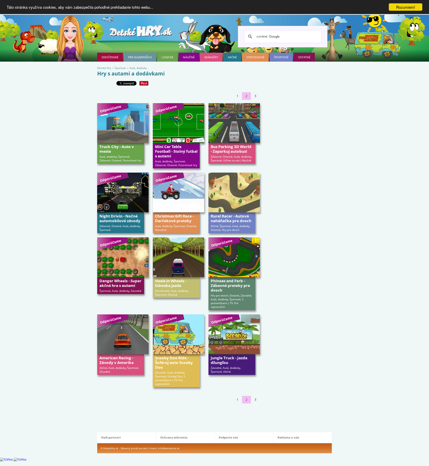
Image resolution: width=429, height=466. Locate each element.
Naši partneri (111, 437)
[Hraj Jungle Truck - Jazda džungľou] (234, 334)
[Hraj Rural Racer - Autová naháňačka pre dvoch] (234, 192)
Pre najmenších (140, 57)
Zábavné (104, 160)
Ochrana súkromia (173, 437)
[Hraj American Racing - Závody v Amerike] (123, 334)
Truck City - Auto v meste (116, 149)
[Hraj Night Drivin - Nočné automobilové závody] (123, 192)
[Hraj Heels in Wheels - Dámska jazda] (178, 257)
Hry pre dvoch (230, 230)
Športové (281, 57)
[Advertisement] (178, 417)
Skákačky (211, 57)
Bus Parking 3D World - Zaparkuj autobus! (231, 149)
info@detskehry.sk (168, 448)
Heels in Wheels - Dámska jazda (170, 283)
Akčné (232, 57)
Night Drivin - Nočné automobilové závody (119, 218)
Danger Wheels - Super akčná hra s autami (120, 283)
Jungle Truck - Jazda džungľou (229, 360)
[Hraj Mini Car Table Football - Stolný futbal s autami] (178, 123)
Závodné (136, 291)
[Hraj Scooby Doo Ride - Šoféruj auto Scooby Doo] (178, 334)
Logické (167, 57)
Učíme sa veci (231, 160)
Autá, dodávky (108, 157)
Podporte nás (228, 437)
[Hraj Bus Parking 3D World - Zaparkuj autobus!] (234, 123)
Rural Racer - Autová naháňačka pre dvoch (231, 218)
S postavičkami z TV (227, 301)
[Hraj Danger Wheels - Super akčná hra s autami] (123, 257)
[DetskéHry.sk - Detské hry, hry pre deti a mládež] (141, 32)
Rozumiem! (405, 7)
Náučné (189, 57)
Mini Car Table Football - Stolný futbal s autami (176, 151)
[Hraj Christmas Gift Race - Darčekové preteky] (178, 192)
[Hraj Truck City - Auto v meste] (123, 123)
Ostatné (304, 57)
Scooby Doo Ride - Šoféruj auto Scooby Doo (174, 362)
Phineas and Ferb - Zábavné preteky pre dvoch (230, 285)
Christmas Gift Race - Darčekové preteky (174, 218)
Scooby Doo (175, 376)
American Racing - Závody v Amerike (116, 360)
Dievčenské (110, 57)
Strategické (255, 57)
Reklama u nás (288, 437)
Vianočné (160, 230)
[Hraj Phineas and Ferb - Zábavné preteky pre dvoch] (234, 257)
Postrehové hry (132, 160)
